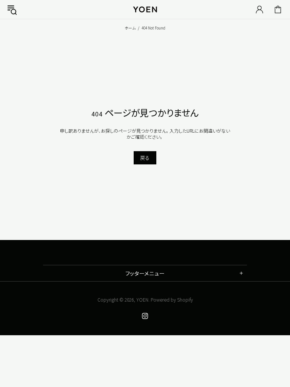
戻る (145, 157)
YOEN (142, 300)
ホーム (130, 28)
